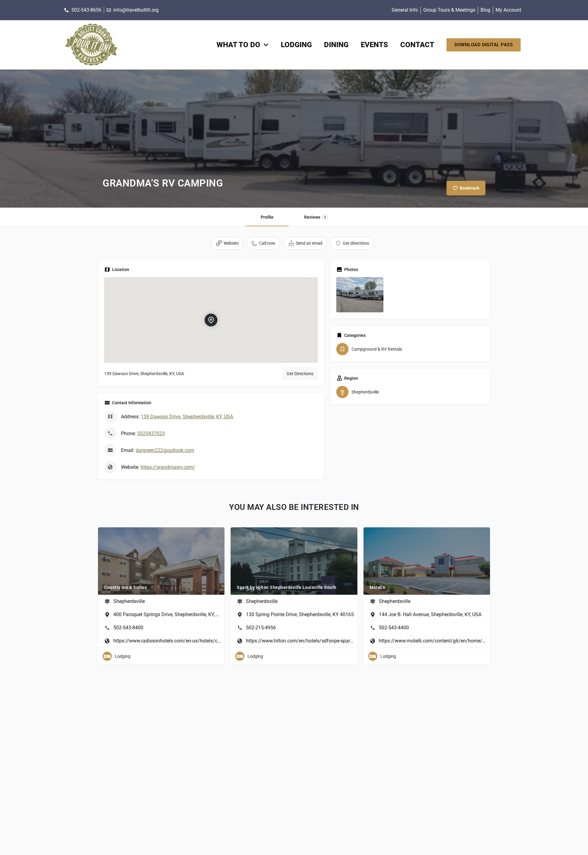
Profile (267, 217)
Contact (417, 44)
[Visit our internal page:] (91, 44)
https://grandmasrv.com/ (168, 467)
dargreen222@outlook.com (165, 450)
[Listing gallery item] (359, 294)
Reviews (315, 217)
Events (374, 44)
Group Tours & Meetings (449, 10)
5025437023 (151, 433)
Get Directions (300, 373)
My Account (508, 10)
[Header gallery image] (294, 139)
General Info (405, 10)
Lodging (296, 44)
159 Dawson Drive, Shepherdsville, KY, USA (187, 417)
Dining (336, 44)
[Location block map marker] (211, 319)
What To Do (238, 44)
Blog (485, 10)
